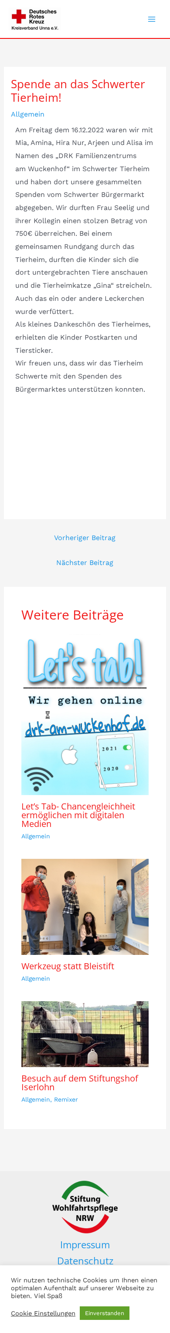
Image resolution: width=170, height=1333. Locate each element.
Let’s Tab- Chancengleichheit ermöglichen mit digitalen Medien (78, 815)
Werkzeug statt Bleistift (67, 966)
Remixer (66, 1099)
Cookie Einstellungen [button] (43, 1313)
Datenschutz (85, 1260)
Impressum (85, 1244)
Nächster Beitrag (84, 562)
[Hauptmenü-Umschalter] (151, 19)
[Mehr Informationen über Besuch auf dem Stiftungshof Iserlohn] (85, 1034)
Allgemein (27, 114)
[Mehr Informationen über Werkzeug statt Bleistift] (85, 906)
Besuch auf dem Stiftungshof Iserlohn (79, 1082)
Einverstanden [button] (104, 1313)
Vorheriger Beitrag (85, 538)
